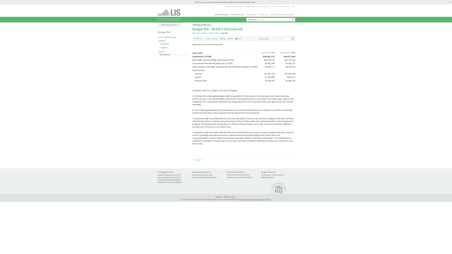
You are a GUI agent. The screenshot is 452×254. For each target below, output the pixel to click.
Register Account (283, 6)
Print (224, 39)
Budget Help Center (267, 177)
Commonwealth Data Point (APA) (168, 180)
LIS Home (219, 197)
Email (239, 39)
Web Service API (277, 175)
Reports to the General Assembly (282, 15)
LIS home (273, 6)
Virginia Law (263, 15)
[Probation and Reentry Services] (201, 38)
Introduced (164, 44)
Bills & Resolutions (237, 15)
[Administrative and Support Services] (194, 38)
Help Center (206, 2)
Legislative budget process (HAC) (168, 175)
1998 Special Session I (169, 25)
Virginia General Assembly (233, 6)
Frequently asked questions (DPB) (168, 182)
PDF (231, 39)
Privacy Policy (263, 6)
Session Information (221, 15)
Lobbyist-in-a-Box (229, 197)
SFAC (246, 175)
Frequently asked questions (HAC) (203, 177)
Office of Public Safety (210, 33)
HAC (241, 175)
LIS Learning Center (251, 6)
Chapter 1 (164, 47)
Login (293, 6)
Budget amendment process (201, 175)
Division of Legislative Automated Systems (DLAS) (254, 199)
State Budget (252, 15)
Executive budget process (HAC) (167, 177)
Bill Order (196, 33)
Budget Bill (252, 20)
